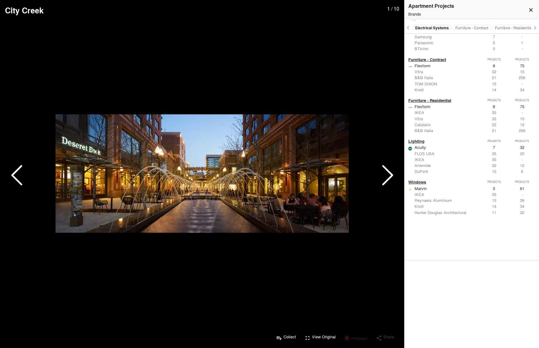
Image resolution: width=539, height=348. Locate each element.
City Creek (24, 10)
